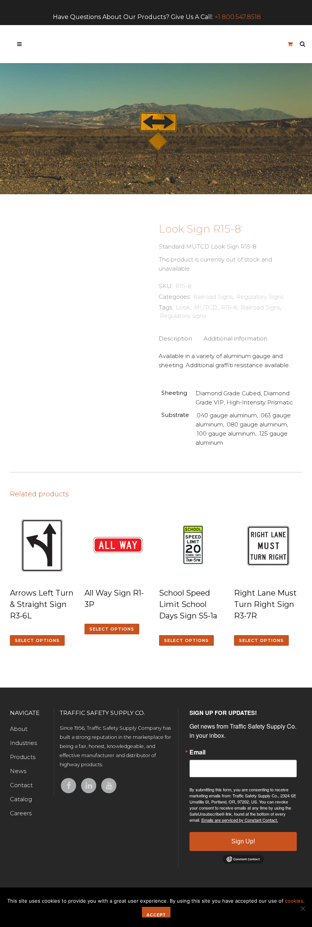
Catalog (21, 799)
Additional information (235, 338)
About (18, 728)
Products (22, 757)
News (18, 771)
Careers (21, 813)
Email (197, 752)
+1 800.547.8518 (238, 17)
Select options (37, 640)
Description (175, 338)
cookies (294, 901)
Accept (156, 915)
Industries (23, 742)
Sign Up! (243, 841)
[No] (302, 908)
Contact (21, 785)
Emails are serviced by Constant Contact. (239, 820)
